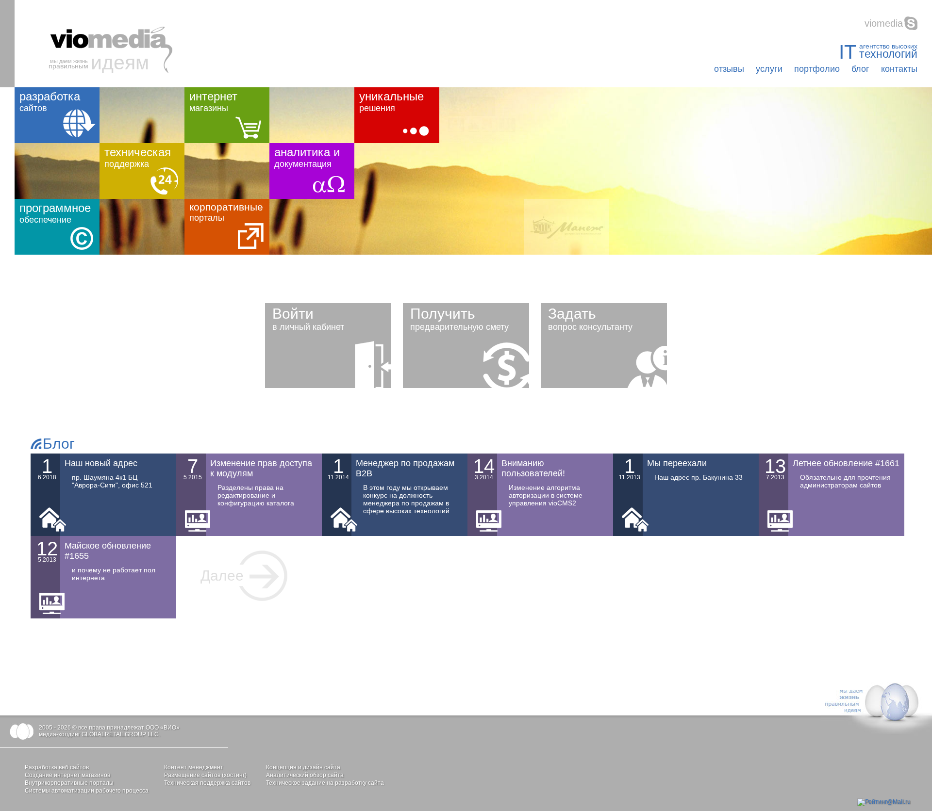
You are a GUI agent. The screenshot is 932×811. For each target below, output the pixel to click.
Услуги (769, 69)
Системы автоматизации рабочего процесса (87, 790)
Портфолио (817, 69)
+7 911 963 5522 (884, 23)
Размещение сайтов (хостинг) (205, 775)
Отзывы (729, 69)
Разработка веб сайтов (57, 767)
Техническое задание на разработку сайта (325, 782)
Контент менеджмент (193, 767)
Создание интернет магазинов (67, 775)
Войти (308, 319)
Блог (860, 69)
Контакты (899, 69)
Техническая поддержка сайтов (207, 782)
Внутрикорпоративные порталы (69, 782)
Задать (590, 319)
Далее (222, 576)
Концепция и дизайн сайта (303, 767)
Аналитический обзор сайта (305, 775)
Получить (459, 319)
